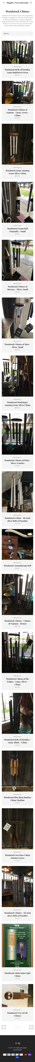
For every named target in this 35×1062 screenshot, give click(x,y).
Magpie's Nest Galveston (17, 2)
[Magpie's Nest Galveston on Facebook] (16, 1043)
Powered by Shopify (17, 1049)
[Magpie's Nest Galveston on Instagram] (19, 1043)
